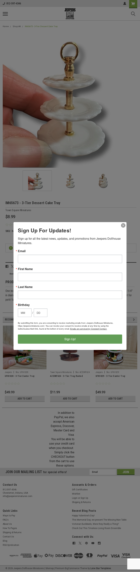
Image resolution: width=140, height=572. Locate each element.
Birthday (24, 304)
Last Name (25, 286)
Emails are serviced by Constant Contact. (88, 328)
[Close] (123, 225)
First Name (25, 269)
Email (22, 251)
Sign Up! (70, 339)
